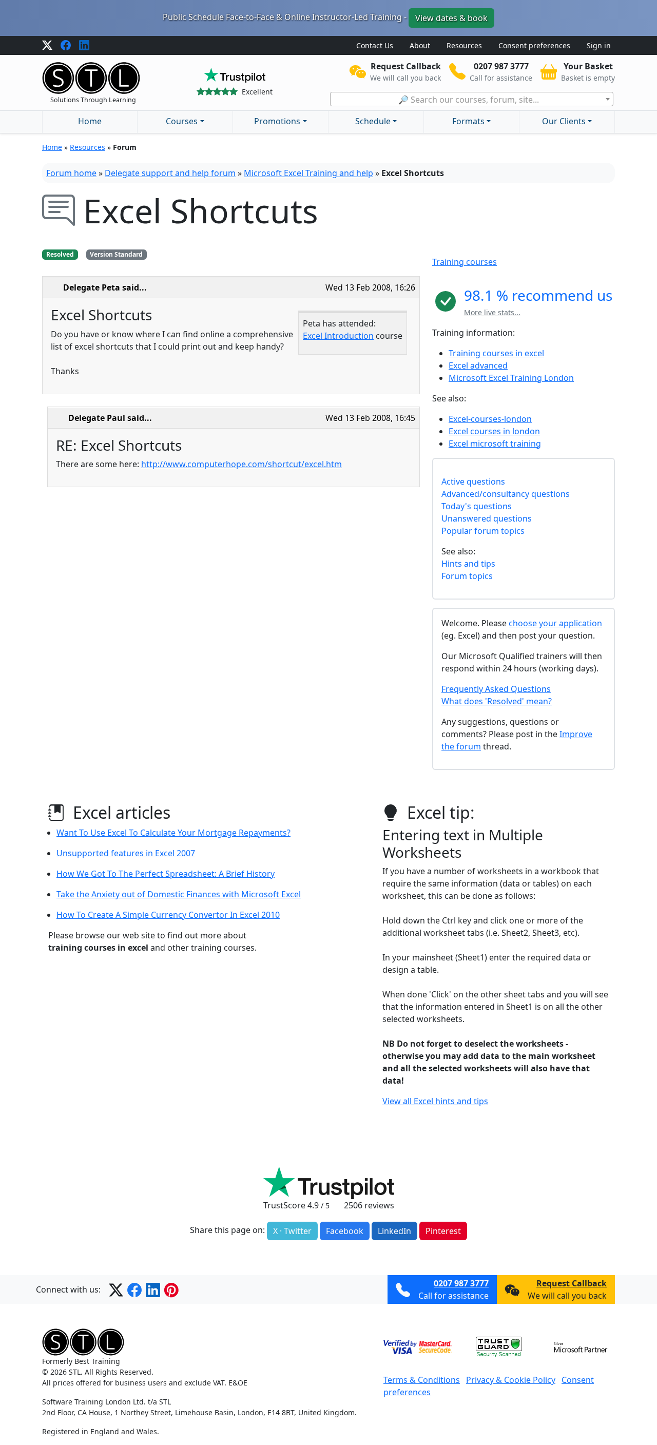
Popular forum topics (483, 530)
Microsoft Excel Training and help (308, 173)
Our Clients (564, 121)
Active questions (473, 481)
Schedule (373, 121)
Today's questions (476, 506)
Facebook (344, 1231)
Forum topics (467, 576)
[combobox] (471, 99)
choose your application (555, 623)
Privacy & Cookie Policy (510, 1379)
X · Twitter (292, 1231)
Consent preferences (534, 45)
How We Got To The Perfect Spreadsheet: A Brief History (165, 873)
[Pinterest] (171, 1289)
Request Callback (571, 1283)
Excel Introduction (338, 335)
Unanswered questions (486, 518)
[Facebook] (66, 45)
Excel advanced (478, 365)
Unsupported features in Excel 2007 (125, 853)
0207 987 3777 (461, 1283)
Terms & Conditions (421, 1379)
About (420, 45)
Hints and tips (468, 563)
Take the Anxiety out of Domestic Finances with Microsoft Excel (178, 894)
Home (90, 121)
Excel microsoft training (495, 443)
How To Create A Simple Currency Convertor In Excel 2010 (168, 914)
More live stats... (492, 312)
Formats (468, 121)
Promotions (277, 121)
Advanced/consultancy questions (505, 493)
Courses (182, 121)
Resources (464, 45)
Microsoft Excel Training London (511, 377)
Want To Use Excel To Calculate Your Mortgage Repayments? (173, 832)
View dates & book (451, 18)
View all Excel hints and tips (435, 1101)
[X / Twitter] (47, 45)
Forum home (71, 173)
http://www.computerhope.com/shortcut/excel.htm (241, 464)
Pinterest (443, 1231)
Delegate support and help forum (170, 173)
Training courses (464, 261)
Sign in (599, 45)
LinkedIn (394, 1231)
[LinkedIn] (84, 45)
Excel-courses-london (490, 419)
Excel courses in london (494, 431)
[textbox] (472, 99)
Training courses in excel (496, 353)
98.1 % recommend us (538, 295)
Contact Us (374, 45)
